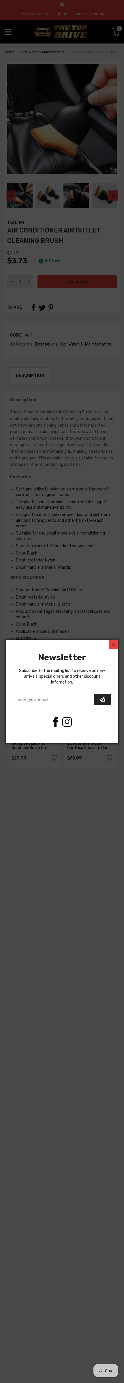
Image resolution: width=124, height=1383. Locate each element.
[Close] (113, 644)
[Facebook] (55, 722)
